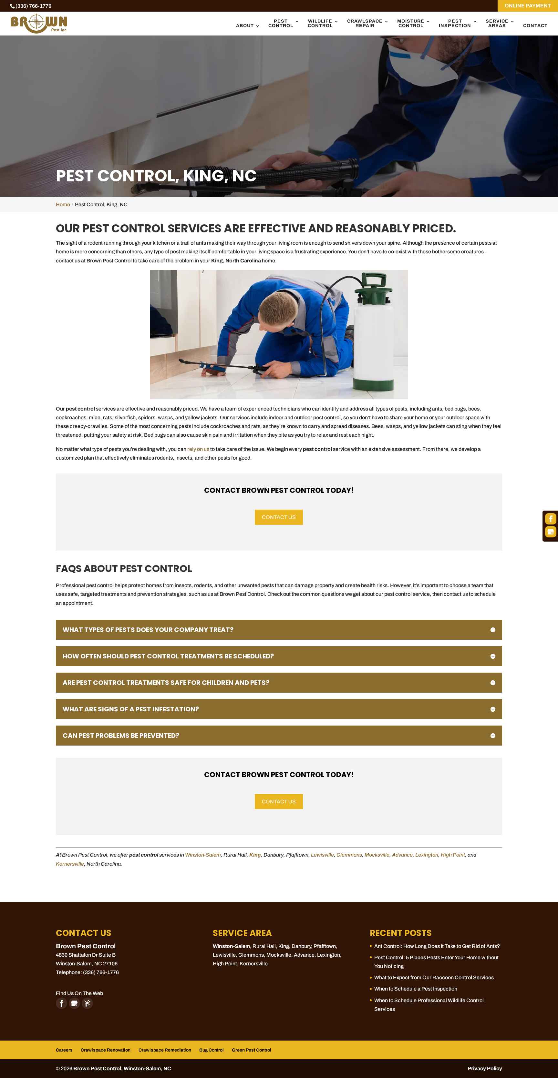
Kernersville (70, 864)
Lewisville (322, 855)
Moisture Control (410, 23)
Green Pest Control (251, 1050)
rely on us (198, 449)
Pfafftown (325, 946)
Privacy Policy (485, 1068)
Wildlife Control (320, 23)
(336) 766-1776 (33, 6)
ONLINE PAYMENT (528, 5)
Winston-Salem (203, 855)
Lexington (426, 855)
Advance (402, 855)
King (255, 855)
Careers (64, 1050)
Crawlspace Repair (365, 23)
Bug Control (211, 1050)
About (245, 26)
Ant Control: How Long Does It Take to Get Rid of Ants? (437, 946)
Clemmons (349, 855)
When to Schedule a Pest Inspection (415, 989)
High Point (453, 855)
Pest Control (280, 23)
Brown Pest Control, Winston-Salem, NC (122, 1068)
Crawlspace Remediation (165, 1050)
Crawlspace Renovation (105, 1050)
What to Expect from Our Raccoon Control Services (434, 977)
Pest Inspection (455, 23)
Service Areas (497, 23)
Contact (535, 26)
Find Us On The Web (79, 993)
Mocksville (377, 855)
